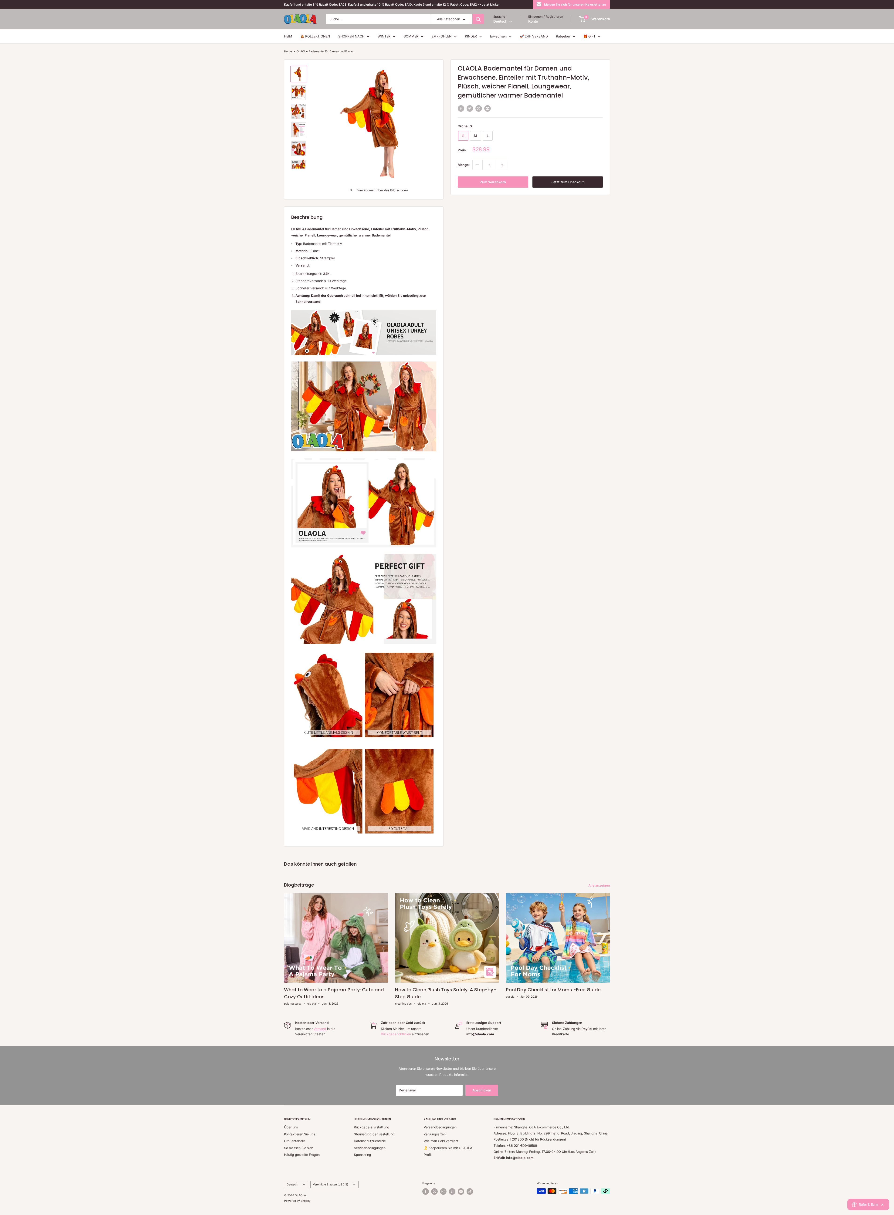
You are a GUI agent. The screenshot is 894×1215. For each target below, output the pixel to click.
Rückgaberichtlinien (396, 1034)
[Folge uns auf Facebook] (425, 1191)
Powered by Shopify (297, 1200)
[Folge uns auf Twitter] (434, 1191)
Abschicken (481, 1090)
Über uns (291, 1127)
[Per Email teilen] (487, 108)
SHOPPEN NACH (351, 36)
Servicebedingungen (370, 1148)
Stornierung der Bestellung (374, 1134)
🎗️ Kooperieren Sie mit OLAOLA (448, 1148)
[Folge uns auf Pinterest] (452, 1191)
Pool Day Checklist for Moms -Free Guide (553, 989)
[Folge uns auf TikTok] (470, 1191)
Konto (533, 21)
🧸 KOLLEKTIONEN (315, 36)
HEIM (288, 36)
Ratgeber (563, 36)
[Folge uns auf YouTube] (461, 1191)
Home (288, 51)
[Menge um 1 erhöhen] (502, 165)
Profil (427, 1155)
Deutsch (292, 1184)
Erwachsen (498, 36)
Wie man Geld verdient (441, 1141)
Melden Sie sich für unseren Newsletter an (575, 4)
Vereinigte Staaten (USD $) (330, 1184)
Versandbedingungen (440, 1127)
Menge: (464, 165)
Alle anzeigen (599, 885)
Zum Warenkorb (493, 182)
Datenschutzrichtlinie (370, 1141)
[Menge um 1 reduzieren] (477, 165)
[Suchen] (478, 19)
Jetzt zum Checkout (568, 182)
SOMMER (411, 36)
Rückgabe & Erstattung (371, 1127)
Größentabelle (294, 1141)
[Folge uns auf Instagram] (443, 1191)
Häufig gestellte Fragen (302, 1155)
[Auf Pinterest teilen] (470, 108)
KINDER (471, 36)
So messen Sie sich (298, 1148)
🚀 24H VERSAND (534, 36)
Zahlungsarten (435, 1134)
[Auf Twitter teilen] (478, 108)
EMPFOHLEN (442, 36)
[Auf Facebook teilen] (461, 108)
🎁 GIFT (589, 36)
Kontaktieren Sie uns (299, 1134)
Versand (320, 1029)
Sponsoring (362, 1155)
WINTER (384, 36)
